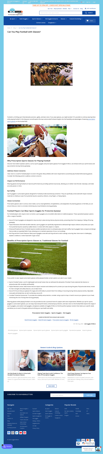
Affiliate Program (24, 417)
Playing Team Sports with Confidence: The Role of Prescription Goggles (50, 374)
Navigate (10, 405)
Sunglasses (51, 22)
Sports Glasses (36, 19)
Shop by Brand (58, 8)
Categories (49, 405)
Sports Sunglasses (37, 416)
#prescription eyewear (25, 330)
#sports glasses (87, 330)
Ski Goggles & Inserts (51, 19)
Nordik (77, 408)
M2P (77, 413)
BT (87, 411)
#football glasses (13, 330)
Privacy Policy (36, 428)
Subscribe (89, 395)
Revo (88, 408)
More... (88, 413)
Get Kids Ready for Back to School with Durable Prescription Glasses (19, 374)
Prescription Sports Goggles (61, 320)
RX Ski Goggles (74, 320)
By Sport (12, 19)
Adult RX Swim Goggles (44, 320)
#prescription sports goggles (59, 330)
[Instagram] (12, 432)
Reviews (65, 8)
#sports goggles (13, 333)
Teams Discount (24, 419)
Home (8, 28)
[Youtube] (20, 432)
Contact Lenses (40, 22)
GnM (65, 408)
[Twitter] (16, 432)
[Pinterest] (24, 432)
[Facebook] (8, 432)
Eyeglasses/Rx (36, 423)
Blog (81, 8)
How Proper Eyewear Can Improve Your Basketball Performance (79, 374)
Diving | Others (36, 421)
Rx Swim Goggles (37, 413)
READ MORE (51, 386)
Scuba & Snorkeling (75, 19)
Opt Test (50, 8)
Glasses (63, 19)
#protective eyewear (75, 330)
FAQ (69, 8)
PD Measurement (11, 427)
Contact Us (76, 8)
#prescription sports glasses (41, 330)
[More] (28, 19)
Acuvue (77, 416)
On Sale (34, 426)
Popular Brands (70, 405)
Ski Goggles (35, 418)
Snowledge (78, 411)
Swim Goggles (24, 19)
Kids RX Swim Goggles (31, 320)
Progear (66, 415)
